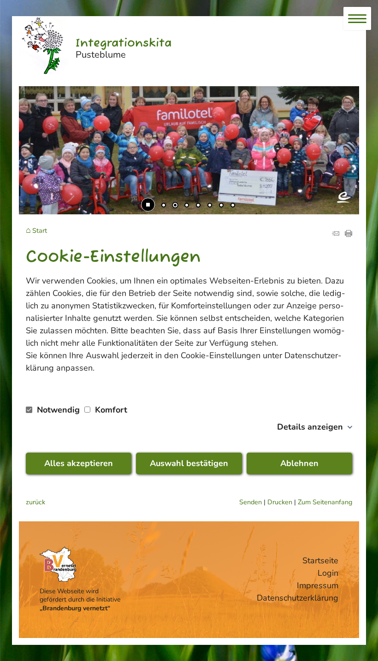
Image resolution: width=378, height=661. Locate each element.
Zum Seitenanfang (325, 502)
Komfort (110, 409)
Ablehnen (299, 463)
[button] (33, 101)
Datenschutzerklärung (297, 597)
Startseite (320, 560)
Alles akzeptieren (78, 463)
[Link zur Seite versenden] (335, 234)
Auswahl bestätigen (189, 463)
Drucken (279, 502)
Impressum (317, 585)
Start (39, 231)
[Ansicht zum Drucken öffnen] (348, 234)
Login (328, 572)
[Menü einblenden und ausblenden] (357, 18)
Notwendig (58, 409)
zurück (35, 502)
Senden (250, 502)
